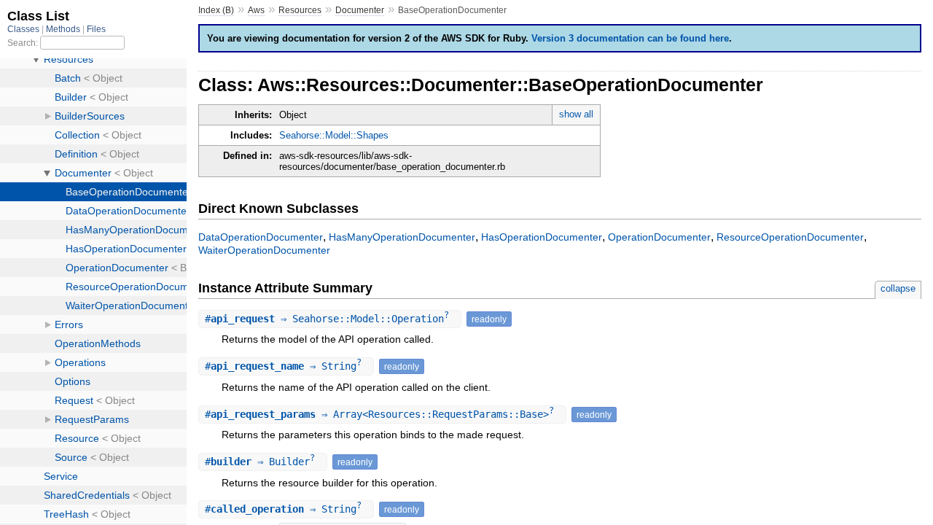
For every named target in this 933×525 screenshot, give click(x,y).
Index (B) (216, 10)
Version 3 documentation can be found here (630, 38)
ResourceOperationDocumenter (790, 237)
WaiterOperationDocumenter (264, 250)
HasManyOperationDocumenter (402, 237)
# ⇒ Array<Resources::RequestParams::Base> (379, 414)
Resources (299, 10)
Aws (256, 10)
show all (576, 114)
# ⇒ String (283, 366)
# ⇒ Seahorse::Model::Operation (327, 318)
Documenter (359, 10)
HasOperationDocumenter (541, 237)
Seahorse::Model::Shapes (334, 135)
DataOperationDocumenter (260, 237)
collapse (898, 288)
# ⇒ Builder (260, 461)
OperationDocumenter (659, 237)
